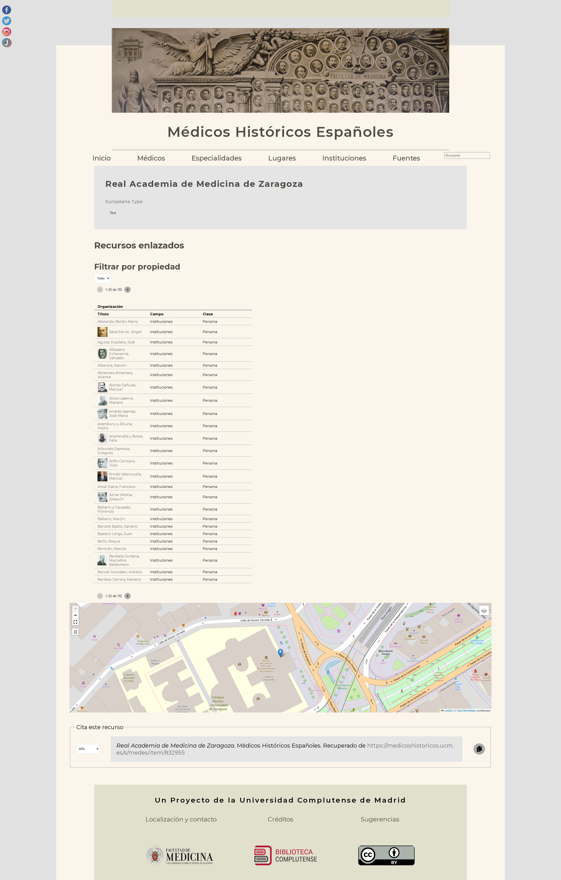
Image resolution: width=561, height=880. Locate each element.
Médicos (151, 158)
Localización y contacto (181, 819)
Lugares (282, 158)
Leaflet (448, 710)
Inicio (101, 158)
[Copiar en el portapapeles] (479, 749)
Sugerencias (380, 819)
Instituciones (344, 158)
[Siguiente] (128, 290)
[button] (280, 653)
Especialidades (217, 158)
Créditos (280, 819)
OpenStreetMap (466, 710)
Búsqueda (441, 155)
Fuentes (406, 158)
